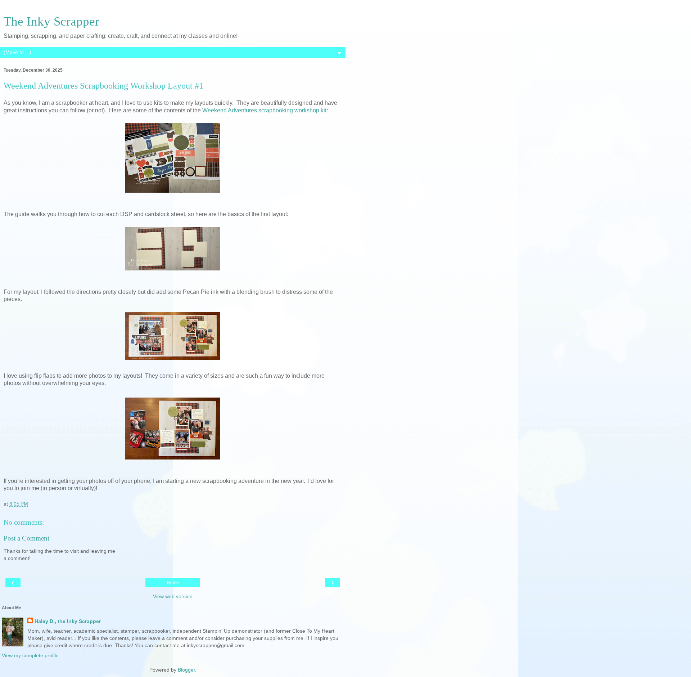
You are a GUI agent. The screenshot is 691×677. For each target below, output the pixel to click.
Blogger (186, 670)
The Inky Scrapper (51, 21)
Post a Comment (26, 538)
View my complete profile (30, 655)
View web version (173, 596)
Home (173, 582)
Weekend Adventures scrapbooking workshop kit (264, 110)
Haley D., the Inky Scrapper (68, 621)
